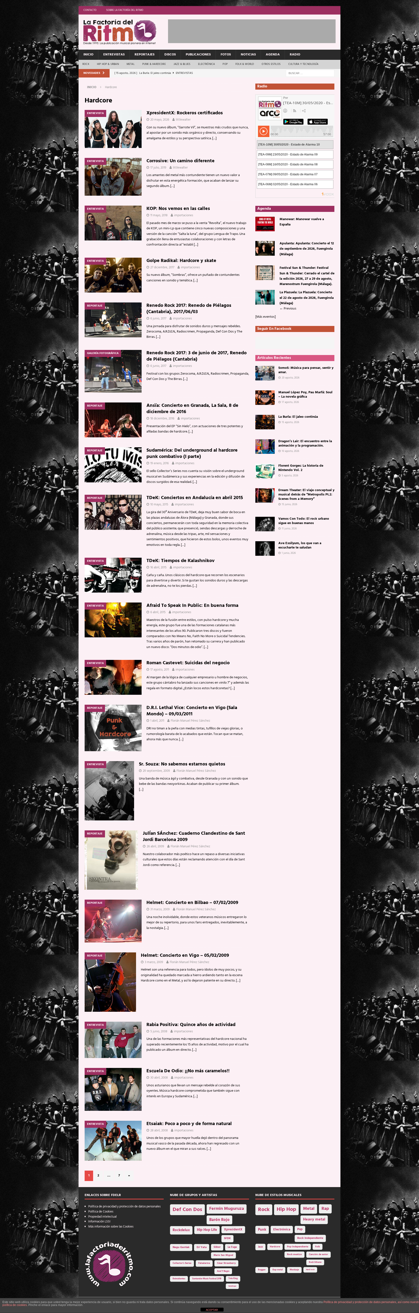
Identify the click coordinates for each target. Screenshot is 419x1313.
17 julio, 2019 (158, 167)
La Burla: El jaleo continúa (298, 417)
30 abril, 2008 (159, 1077)
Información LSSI (99, 1221)
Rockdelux (181, 1230)
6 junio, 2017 (158, 318)
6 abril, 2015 (158, 612)
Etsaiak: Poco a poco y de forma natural (189, 1124)
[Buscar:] (310, 73)
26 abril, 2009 (155, 846)
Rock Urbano (315, 1262)
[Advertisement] (256, 30)
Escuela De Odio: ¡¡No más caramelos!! (188, 1071)
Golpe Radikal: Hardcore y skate (181, 261)
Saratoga (232, 1286)
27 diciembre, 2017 (162, 267)
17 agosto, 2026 (290, 402)
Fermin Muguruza (226, 1208)
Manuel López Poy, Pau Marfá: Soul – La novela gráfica (305, 395)
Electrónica (206, 64)
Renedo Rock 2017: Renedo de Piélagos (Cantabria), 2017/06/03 (188, 309)
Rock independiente (310, 1238)
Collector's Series (182, 1263)
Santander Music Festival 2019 (206, 1279)
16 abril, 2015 (158, 567)
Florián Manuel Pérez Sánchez (190, 720)
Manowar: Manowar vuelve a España (302, 221)
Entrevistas (114, 54)
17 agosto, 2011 (159, 669)
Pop (225, 64)
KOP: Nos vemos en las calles (178, 209)
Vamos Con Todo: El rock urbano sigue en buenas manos (303, 521)
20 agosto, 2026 (290, 378)
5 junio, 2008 (158, 1031)
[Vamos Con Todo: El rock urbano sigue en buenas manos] (265, 524)
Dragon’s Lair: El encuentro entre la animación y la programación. (305, 443)
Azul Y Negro (223, 1271)
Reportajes (144, 54)
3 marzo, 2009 (154, 962)
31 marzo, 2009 (160, 909)
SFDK (227, 1238)
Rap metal (278, 1270)
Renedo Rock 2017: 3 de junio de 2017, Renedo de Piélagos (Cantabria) (196, 356)
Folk (317, 1247)
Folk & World (244, 64)
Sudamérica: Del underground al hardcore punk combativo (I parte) (192, 454)
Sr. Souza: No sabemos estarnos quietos (182, 764)
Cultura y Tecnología (303, 64)
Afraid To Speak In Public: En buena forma (192, 606)
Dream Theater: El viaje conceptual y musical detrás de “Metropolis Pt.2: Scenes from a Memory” (306, 494)
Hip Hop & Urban (108, 64)
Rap (325, 1208)
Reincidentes (179, 1279)
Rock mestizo (294, 1254)
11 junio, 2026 (289, 528)
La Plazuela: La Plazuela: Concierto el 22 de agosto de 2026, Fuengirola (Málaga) (307, 298)
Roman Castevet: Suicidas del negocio (188, 663)
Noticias (248, 54)
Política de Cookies (100, 1211)
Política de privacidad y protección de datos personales (124, 1206)
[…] (214, 138)
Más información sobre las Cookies (110, 1226)
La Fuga (232, 1247)
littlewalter (183, 119)
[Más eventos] (265, 317)
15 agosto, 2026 (290, 422)
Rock (85, 64)
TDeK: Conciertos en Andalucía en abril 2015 (194, 498)
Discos (170, 54)
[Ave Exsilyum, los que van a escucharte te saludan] (265, 548)
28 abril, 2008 (159, 1130)
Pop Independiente (297, 1247)
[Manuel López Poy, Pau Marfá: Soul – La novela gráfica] (265, 397)
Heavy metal (314, 1219)
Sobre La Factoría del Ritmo (124, 10)
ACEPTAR (212, 1309)
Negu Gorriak (181, 1247)
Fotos (226, 54)
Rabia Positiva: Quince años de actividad (190, 1025)
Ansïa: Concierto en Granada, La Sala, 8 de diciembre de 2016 (192, 409)
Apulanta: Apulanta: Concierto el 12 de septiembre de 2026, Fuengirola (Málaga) (307, 249)
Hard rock (310, 1269)
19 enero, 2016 (159, 463)
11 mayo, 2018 (159, 215)
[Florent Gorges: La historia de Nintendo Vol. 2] (265, 471)
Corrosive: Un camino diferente (180, 161)
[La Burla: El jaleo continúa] (265, 422)
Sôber (217, 1247)
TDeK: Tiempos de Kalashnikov (180, 561)
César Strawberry (226, 1263)
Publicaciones (198, 54)
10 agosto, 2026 (290, 451)
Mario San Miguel (223, 1255)
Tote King (233, 1278)
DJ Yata (202, 1247)
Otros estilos (271, 64)
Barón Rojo (219, 1220)
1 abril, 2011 (157, 720)
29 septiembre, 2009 (156, 770)
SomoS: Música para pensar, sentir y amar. (305, 370)
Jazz (260, 1247)
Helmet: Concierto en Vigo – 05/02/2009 (185, 955)
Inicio (88, 54)
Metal (131, 64)
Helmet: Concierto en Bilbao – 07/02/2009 (192, 903)
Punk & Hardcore (154, 64)
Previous (288, 308)
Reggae (262, 1270)
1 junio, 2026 (289, 553)
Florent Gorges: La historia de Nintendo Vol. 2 (300, 468)
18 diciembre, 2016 (162, 418)
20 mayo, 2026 (159, 119)
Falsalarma (204, 1263)
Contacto (90, 10)
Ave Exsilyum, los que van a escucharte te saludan (299, 545)
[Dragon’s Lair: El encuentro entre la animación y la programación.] (265, 446)
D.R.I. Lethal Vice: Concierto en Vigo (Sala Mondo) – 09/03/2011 (191, 711)
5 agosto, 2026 (290, 475)
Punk (262, 1230)
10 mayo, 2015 (159, 504)
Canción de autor (318, 1254)
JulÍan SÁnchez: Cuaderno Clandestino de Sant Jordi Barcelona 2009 (194, 837)
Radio (295, 54)
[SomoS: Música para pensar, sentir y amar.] (265, 373)
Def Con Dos (187, 1209)
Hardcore (275, 1247)
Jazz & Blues (182, 64)
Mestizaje (294, 1270)
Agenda (273, 54)
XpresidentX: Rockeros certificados (184, 113)
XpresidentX (233, 1229)
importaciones (183, 215)
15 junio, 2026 (289, 504)
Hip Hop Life (207, 1230)
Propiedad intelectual (102, 1216)
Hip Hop (286, 1209)
